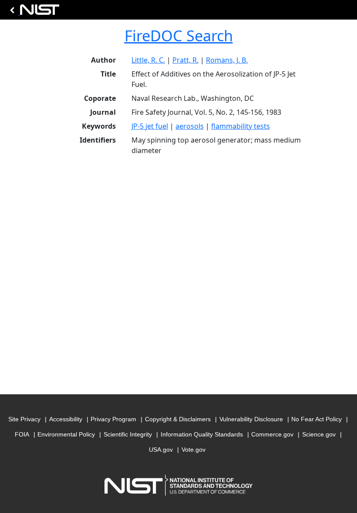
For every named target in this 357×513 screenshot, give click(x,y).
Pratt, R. (185, 60)
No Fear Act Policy (316, 419)
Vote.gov (193, 449)
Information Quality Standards (202, 434)
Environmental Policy (66, 434)
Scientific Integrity (128, 434)
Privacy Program (113, 419)
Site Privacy (24, 419)
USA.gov (161, 449)
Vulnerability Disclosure (251, 419)
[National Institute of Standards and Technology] (33, 12)
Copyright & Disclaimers (178, 419)
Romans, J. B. (227, 60)
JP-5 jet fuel (149, 126)
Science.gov (319, 434)
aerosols (189, 126)
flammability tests (240, 126)
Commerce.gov (272, 434)
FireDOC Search (179, 35)
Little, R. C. (148, 60)
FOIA (22, 434)
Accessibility (65, 419)
